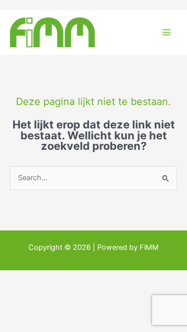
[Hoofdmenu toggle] (166, 32)
